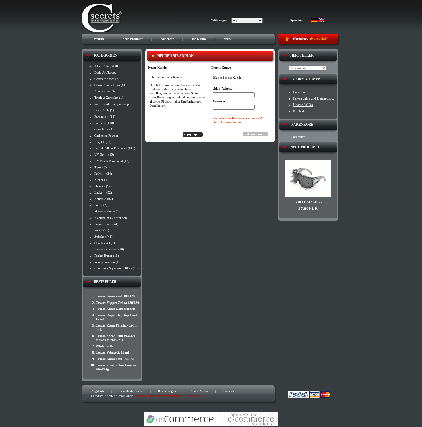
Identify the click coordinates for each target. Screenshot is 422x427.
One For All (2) (104, 243)
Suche (228, 38)
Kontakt (298, 111)
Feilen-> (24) (103, 173)
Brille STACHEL (308, 202)
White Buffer (105, 346)
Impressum (300, 92)
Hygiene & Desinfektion (110, 217)
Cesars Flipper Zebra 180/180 (117, 303)
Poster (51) (101, 230)
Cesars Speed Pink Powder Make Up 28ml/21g (115, 338)
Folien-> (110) (104, 123)
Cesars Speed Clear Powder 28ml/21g (116, 367)
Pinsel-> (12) (103, 186)
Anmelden (229, 391)
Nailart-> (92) (103, 198)
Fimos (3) (100, 205)
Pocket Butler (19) (106, 255)
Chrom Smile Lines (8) (109, 85)
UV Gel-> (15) (104, 154)
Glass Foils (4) (103, 129)
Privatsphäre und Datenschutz (313, 98)
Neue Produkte (132, 38)
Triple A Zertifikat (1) (108, 97)
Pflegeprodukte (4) (107, 211)
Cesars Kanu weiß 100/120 (115, 296)
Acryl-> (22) (102, 142)
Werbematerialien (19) (109, 249)
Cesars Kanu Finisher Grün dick (116, 328)
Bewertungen (167, 391)
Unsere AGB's (303, 105)
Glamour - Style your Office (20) (116, 268)
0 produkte (318, 38)
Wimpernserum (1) (107, 262)
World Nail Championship (111, 104)
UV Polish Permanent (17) (111, 161)
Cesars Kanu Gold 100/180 (115, 309)
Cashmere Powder (106, 135)
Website (99, 38)
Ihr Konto (199, 38)
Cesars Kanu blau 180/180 (115, 359)
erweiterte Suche (131, 391)
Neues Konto (199, 391)
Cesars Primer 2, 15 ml (112, 353)
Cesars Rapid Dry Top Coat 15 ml (116, 317)
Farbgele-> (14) (104, 116)
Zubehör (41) (103, 236)
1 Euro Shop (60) (106, 66)
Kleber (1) (101, 179)
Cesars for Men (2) (106, 78)
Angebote (167, 38)
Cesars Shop (124, 395)
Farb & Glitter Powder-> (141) (114, 148)
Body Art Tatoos (105, 72)
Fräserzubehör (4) (106, 224)
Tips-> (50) (102, 167)
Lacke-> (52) (103, 192)
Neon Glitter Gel (105, 91)
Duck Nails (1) (104, 110)
